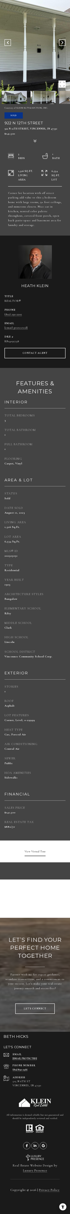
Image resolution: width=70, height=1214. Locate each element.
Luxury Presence (35, 1170)
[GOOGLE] (43, 1145)
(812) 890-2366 (20, 1069)
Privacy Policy (49, 1190)
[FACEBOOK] (26, 1145)
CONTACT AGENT (35, 353)
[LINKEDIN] (35, 1145)
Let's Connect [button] (35, 1008)
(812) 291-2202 (13, 314)
